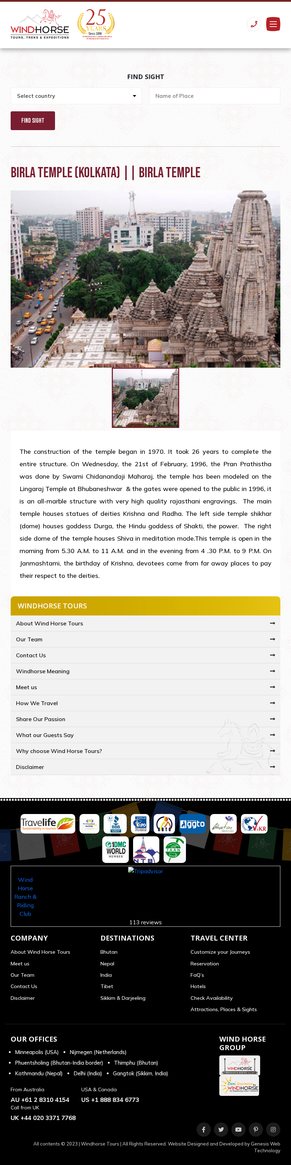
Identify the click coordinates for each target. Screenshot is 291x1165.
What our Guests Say (45, 734)
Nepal (107, 963)
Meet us (26, 687)
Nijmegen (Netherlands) (98, 1052)
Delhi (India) (87, 1073)
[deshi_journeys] (241, 1086)
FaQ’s (197, 975)
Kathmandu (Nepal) (39, 1073)
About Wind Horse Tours (49, 623)
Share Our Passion (40, 719)
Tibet (106, 986)
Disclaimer (30, 766)
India (106, 975)
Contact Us (31, 655)
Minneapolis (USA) (37, 1052)
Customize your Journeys (220, 952)
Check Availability (212, 998)
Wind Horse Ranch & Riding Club (25, 896)
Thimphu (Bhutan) (136, 1062)
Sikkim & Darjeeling (123, 998)
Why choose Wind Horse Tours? (59, 750)
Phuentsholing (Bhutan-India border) (59, 1062)
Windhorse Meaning (43, 671)
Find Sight (32, 120)
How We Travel (37, 703)
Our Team (29, 639)
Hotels (198, 986)
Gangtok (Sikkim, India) (140, 1073)
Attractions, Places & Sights (224, 1009)
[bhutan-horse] (241, 1065)
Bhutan (108, 952)
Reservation (205, 963)
